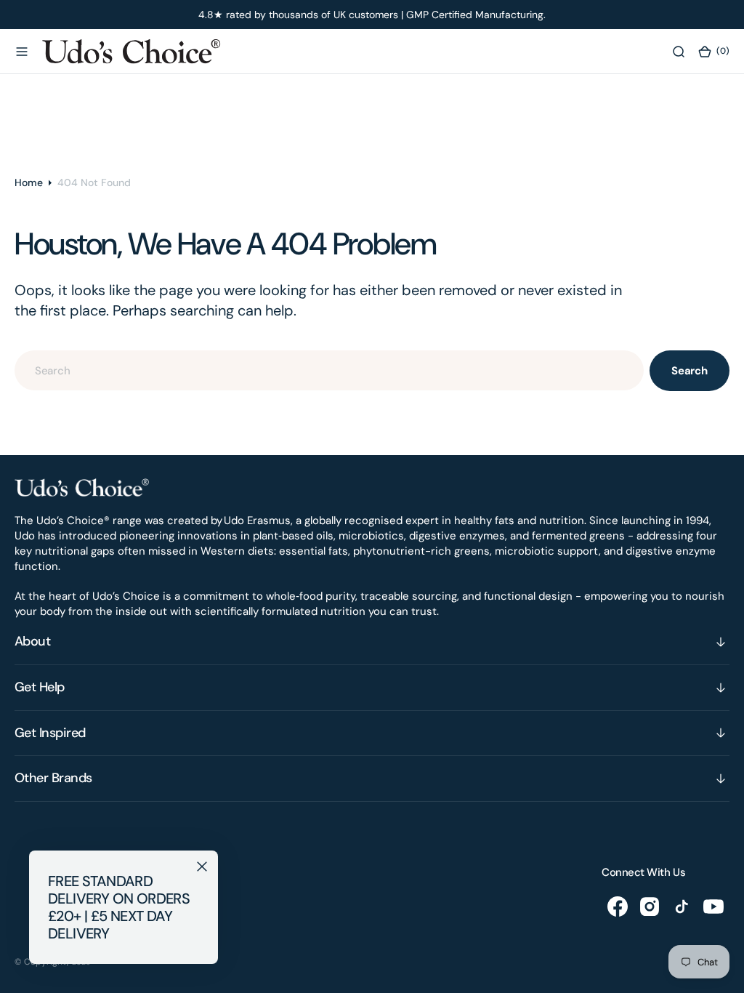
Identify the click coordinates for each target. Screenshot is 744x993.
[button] (22, 51)
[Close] (202, 867)
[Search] (678, 51)
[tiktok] (682, 906)
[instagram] (650, 906)
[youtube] (713, 906)
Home (29, 182)
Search (689, 370)
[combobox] (329, 370)
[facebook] (618, 906)
